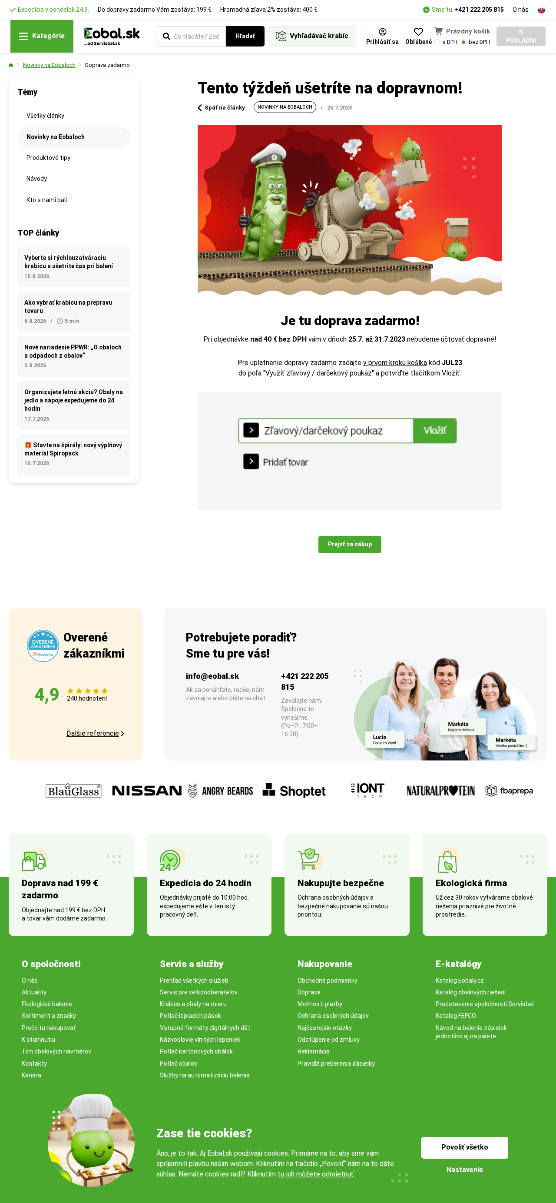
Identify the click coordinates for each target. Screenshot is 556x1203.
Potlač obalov (178, 1063)
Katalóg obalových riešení (471, 992)
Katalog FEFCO (456, 1015)
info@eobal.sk (212, 676)
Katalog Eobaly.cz (460, 980)
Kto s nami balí (46, 199)
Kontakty (34, 1063)
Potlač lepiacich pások (190, 1015)
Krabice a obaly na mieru (193, 1003)
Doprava (309, 992)
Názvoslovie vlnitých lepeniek (200, 1039)
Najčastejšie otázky (325, 1027)
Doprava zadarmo (107, 65)
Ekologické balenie (47, 1003)
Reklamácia (314, 1051)
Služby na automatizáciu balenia (205, 1075)
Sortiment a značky (49, 1015)
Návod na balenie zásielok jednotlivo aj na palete (471, 1032)
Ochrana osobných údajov (333, 1015)
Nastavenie (465, 1170)
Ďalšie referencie (92, 733)
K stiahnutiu (38, 1039)
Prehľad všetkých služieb (194, 980)
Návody (36, 178)
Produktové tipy (48, 157)
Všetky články (45, 115)
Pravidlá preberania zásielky (336, 1063)
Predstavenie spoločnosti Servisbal (485, 1003)
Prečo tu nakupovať (49, 1027)
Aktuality (34, 992)
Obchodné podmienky (327, 980)
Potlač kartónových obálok (196, 1051)
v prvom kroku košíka (395, 363)
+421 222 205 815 (479, 9)
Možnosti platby (320, 1003)
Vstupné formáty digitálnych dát (205, 1027)
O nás (521, 9)
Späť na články (225, 107)
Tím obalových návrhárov (56, 1051)
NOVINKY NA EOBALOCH (285, 107)
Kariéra (31, 1075)
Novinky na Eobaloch (49, 65)
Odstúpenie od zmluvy (329, 1039)
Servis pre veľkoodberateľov (199, 992)
